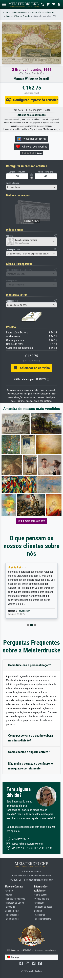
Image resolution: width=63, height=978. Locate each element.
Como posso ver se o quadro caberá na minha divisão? (30, 738)
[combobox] (31, 187)
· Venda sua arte (41, 898)
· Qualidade (39, 902)
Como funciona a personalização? (29, 665)
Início (5, 12)
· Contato (9, 890)
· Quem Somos (11, 918)
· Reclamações (11, 914)
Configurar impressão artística (34, 100)
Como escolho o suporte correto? (29, 752)
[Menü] (4, 4)
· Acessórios (39, 914)
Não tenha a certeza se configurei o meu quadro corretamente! (30, 766)
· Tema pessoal (41, 894)
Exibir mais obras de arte (31, 521)
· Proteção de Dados (14, 902)
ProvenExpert (20, 611)
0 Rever (38, 153)
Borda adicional (12, 183)
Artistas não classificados (42, 12)
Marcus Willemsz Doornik (18, 16)
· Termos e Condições (15, 898)
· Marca (8, 894)
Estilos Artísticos (19, 12)
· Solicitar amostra (42, 918)
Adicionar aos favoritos (33, 146)
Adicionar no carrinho (33, 368)
